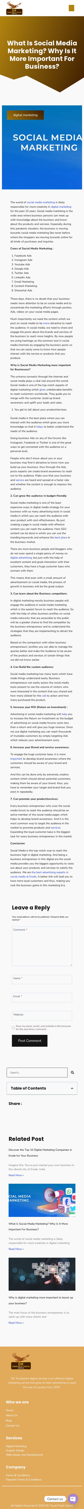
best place (61, 537)
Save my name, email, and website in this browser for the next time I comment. (43, 1028)
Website (18, 1014)
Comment (20, 930)
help (64, 714)
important (16, 759)
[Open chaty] (73, 1499)
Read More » (16, 1175)
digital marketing (25, 115)
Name (17, 978)
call (44, 696)
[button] (71, 8)
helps (40, 427)
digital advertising (21, 558)
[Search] (72, 1072)
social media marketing (41, 202)
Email (17, 996)
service (19, 480)
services (56, 828)
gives (42, 389)
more (46, 323)
